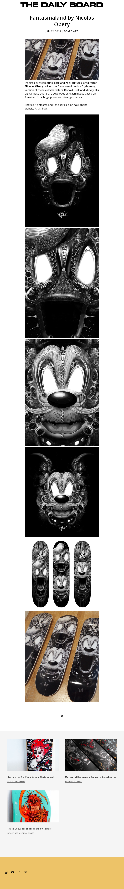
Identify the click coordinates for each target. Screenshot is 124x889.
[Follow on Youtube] (12, 872)
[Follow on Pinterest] (25, 872)
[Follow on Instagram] (6, 872)
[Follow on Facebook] (19, 872)
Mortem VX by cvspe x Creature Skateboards (91, 776)
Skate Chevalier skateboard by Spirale (29, 828)
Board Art (71, 31)
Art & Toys (41, 108)
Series (22, 781)
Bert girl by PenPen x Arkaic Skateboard (30, 776)
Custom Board (27, 833)
